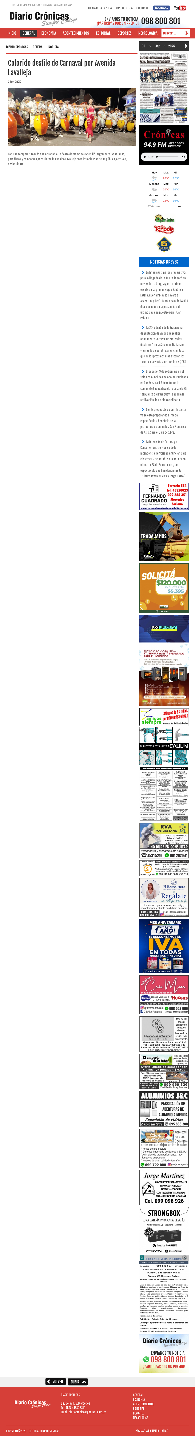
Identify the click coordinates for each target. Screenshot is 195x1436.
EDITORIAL (138, 1408)
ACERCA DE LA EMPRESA (100, 8)
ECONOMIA (139, 1399)
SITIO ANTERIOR (140, 8)
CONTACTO (121, 8)
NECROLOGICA (140, 1417)
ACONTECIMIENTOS (143, 1404)
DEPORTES (138, 1413)
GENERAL (138, 1395)
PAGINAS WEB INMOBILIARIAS (151, 1431)
